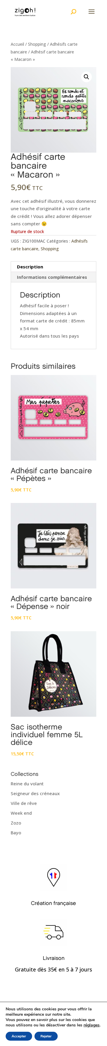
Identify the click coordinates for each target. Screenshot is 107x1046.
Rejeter (46, 1036)
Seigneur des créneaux (35, 793)
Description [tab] (30, 267)
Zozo (16, 823)
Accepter (19, 1036)
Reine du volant (27, 784)
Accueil (17, 44)
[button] (86, 77)
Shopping (37, 44)
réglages (92, 1025)
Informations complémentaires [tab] (52, 277)
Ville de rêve (24, 803)
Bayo (16, 832)
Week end (21, 813)
